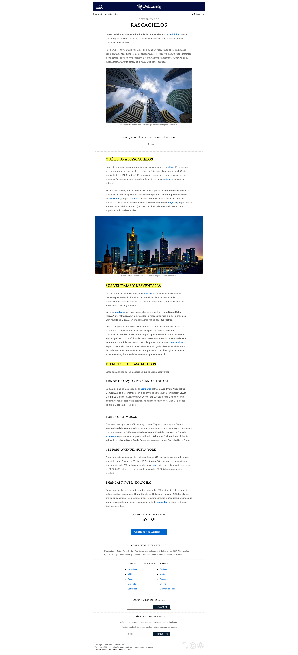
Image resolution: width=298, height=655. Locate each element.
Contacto (121, 650)
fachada (163, 569)
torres (135, 198)
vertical (166, 179)
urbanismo (132, 569)
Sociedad (113, 14)
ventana (163, 574)
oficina (163, 584)
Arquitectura (102, 14)
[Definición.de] (149, 6)
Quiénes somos (101, 650)
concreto (132, 584)
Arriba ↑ (129, 650)
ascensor (164, 579)
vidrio (130, 574)
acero (130, 579)
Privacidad (112, 650)
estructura (132, 589)
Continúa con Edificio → (149, 531)
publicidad (114, 198)
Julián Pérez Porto (125, 551)
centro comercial (167, 589)
